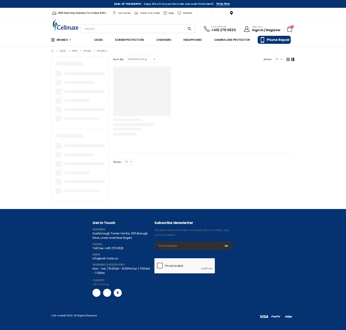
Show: (268, 59)
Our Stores (124, 13)
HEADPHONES (192, 40)
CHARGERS (163, 40)
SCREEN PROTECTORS (129, 40)
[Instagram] (217, 13)
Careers (99, 280)
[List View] (293, 59)
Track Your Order (150, 13)
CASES (98, 40)
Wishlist (187, 13)
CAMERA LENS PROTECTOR (232, 40)
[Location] (230, 13)
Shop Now (223, 4)
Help (171, 13)
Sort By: (118, 59)
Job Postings (101, 284)
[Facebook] (205, 13)
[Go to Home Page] (52, 50)
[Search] (189, 29)
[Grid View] (288, 59)
